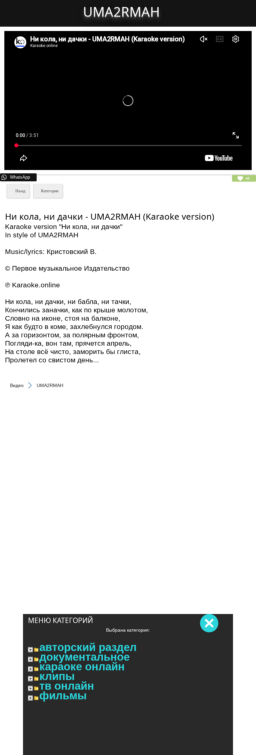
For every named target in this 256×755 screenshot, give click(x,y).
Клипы (57, 676)
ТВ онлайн (66, 686)
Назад (19, 191)
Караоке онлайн (82, 666)
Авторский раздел (88, 647)
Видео (17, 385)
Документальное (84, 657)
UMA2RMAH (121, 11)
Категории (49, 191)
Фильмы (63, 695)
